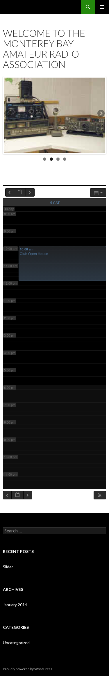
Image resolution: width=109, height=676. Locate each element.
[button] (100, 495)
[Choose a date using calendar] (20, 192)
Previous (8, 113)
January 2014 (15, 604)
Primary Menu (102, 7)
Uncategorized (16, 642)
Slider (8, 566)
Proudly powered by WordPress (27, 669)
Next (100, 113)
